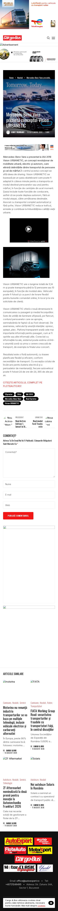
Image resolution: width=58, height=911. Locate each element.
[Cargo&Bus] (28, 859)
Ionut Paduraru (17, 132)
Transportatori (36, 706)
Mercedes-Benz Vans (13, 398)
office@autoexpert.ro (28, 880)
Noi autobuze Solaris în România (42, 786)
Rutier (49, 702)
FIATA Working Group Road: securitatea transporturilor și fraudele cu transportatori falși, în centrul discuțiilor (43, 720)
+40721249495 (13, 884)
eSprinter (9, 394)
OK (51, 903)
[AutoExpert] (19, 841)
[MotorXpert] (40, 850)
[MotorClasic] (20, 868)
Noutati (20, 77)
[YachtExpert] (45, 868)
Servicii (23, 702)
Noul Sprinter (31, 398)
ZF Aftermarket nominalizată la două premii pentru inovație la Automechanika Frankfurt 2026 (15, 797)
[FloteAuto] (15, 850)
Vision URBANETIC (12, 403)
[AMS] (43, 841)
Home (11, 77)
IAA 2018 (29, 394)
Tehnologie (7, 783)
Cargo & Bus (11, 751)
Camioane (7, 702)
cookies (41, 905)
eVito (19, 394)
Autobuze (7, 779)
